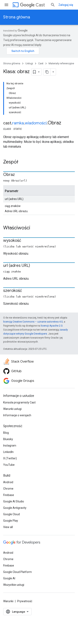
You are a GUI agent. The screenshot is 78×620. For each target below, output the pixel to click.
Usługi (29, 63)
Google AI (9, 578)
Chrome (8, 488)
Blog (6, 432)
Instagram (9, 445)
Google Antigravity (14, 507)
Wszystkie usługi (13, 584)
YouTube (9, 464)
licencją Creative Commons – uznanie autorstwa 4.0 (33, 321)
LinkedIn (8, 452)
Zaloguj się (65, 4)
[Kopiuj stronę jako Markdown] (47, 72)
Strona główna (16, 17)
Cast (40, 5)
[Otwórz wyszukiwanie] (52, 4)
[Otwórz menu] (6, 5)
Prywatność (24, 601)
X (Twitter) (10, 458)
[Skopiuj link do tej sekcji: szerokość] (26, 290)
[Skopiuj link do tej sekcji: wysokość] (25, 240)
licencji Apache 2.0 (51, 325)
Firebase (8, 495)
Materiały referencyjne (61, 63)
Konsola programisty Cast (19, 402)
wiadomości (36, 123)
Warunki (8, 601)
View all (8, 527)
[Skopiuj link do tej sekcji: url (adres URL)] (34, 265)
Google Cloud (11, 514)
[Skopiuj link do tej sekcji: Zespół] (22, 162)
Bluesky (8, 439)
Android (8, 482)
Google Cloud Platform (17, 572)
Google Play (10, 520)
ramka (18, 123)
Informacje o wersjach (17, 415)
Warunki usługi (12, 408)
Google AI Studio (13, 501)
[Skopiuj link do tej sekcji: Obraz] (19, 174)
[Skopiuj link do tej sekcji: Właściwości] (34, 228)
